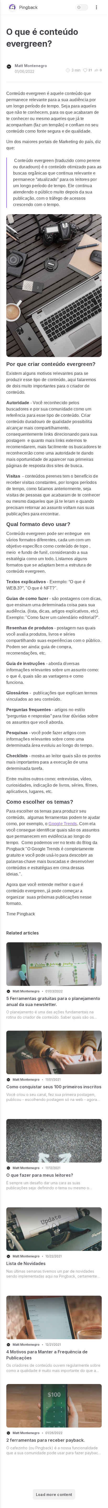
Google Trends (62, 823)
